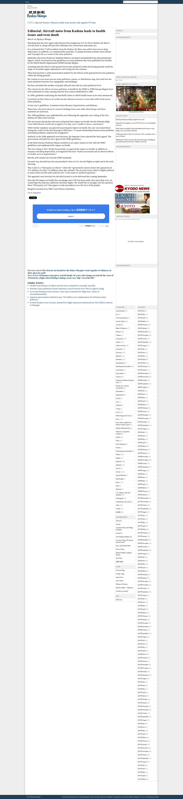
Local (117, 412)
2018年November (143, 460)
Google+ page (120, 574)
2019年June (141, 436)
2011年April (141, 776)
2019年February (143, 450)
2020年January (142, 411)
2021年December (143, 332)
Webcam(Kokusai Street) (136, 112)
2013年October (142, 671)
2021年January (142, 370)
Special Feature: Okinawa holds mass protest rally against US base (65, 22)
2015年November (143, 585)
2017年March (142, 529)
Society (118, 472)
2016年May (141, 564)
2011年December (143, 748)
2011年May (141, 772)
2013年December (143, 665)
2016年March (142, 571)
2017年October (142, 505)
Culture (118, 342)
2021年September (143, 342)
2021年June (141, 352)
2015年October (142, 588)
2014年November (143, 626)
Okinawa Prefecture (122, 584)
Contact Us (119, 533)
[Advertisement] (112, 11)
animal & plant (120, 311)
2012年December (143, 706)
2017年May (141, 522)
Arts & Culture (120, 321)
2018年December (143, 457)
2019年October (142, 422)
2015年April (141, 609)
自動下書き (119, 562)
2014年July (141, 640)
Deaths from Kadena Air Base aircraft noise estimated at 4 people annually (62, 285)
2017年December (143, 498)
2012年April (141, 734)
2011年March (142, 779)
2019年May (141, 439)
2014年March (142, 654)
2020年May (141, 398)
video (117, 505)
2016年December (143, 540)
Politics (118, 454)
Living (118, 409)
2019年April (141, 443)
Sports (118, 482)
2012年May (141, 731)
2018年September (143, 467)
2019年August (142, 429)
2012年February (143, 741)
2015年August (142, 595)
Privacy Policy (120, 549)
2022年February (143, 325)
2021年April (141, 359)
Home (27, 2)
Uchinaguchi (119, 498)
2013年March (142, 696)
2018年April (141, 484)
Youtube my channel (122, 591)
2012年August (142, 720)
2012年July (141, 724)
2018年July (141, 474)
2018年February (143, 491)
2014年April (141, 651)
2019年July (141, 432)
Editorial (118, 356)
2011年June (141, 769)
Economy (119, 352)
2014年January (142, 661)
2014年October (142, 630)
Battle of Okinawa (121, 328)
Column (118, 335)
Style (117, 486)
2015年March (142, 613)
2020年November (143, 377)
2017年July (141, 515)
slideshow (119, 465)
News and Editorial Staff (123, 546)
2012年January (142, 744)
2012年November (143, 710)
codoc (107, 226)
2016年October (142, 547)
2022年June (141, 311)
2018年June (141, 477)
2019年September (143, 425)
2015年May (141, 606)
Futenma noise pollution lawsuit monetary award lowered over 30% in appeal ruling (67, 288)
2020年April (141, 401)
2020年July (141, 391)
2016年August (142, 554)
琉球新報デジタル (90, 226)
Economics (119, 349)
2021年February (143, 366)
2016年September (143, 550)
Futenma (118, 377)
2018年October (142, 463)
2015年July (141, 599)
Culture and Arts (121, 345)
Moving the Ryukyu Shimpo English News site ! (130, 119)
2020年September (143, 384)
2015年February (143, 616)
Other (117, 441)
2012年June (141, 727)
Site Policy (119, 558)
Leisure (118, 398)
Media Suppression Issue (123, 416)
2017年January (142, 536)
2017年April (141, 526)
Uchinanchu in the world (123, 502)
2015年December (143, 581)
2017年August (142, 512)
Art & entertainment (122, 318)
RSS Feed (119, 600)
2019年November (143, 418)
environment (119, 370)
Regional (118, 461)
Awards (118, 524)
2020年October (142, 380)
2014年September (143, 633)
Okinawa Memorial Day (123, 428)
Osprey (118, 437)
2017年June (141, 519)
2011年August (142, 762)
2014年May (141, 647)
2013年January (142, 703)
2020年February (143, 408)
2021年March (142, 363)
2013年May (141, 689)
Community (119, 339)
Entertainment (120, 363)
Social (118, 468)
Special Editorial (120, 475)
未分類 (118, 512)
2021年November (143, 335)
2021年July (141, 349)
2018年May (141, 481)
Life (117, 402)
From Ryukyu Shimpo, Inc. (124, 537)
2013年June (141, 685)
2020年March (142, 404)
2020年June (141, 394)
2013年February (143, 699)
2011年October (142, 755)
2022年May (141, 314)
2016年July (141, 557)
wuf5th (118, 509)
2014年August (142, 637)
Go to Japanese (34, 193)
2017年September (143, 509)
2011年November (143, 751)
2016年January (142, 578)
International (119, 395)
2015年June (141, 602)
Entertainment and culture (123, 366)
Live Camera (119, 581)
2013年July (141, 682)
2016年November (143, 543)
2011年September (143, 758)
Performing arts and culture (124, 451)
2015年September (143, 592)
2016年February (143, 574)
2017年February (143, 533)
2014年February (143, 658)
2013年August (142, 678)
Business (118, 332)
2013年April (141, 692)
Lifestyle (118, 405)
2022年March (142, 321)
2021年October (142, 339)
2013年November (143, 668)
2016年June (141, 561)
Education (119, 359)
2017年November (143, 502)
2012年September (143, 717)
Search (124, 2)
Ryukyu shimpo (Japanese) (124, 588)
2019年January (142, 453)
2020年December (143, 373)
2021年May (141, 356)
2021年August (142, 345)
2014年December (143, 623)
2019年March (142, 446)
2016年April (141, 567)
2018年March (142, 488)
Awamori (118, 325)
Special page (119, 479)
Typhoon (118, 489)
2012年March (142, 737)
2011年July (141, 765)
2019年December (143, 415)
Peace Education (120, 444)
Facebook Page (120, 570)
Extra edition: (120, 373)
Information (119, 391)
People (118, 448)
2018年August (142, 470)
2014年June (141, 644)
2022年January (142, 328)
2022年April (141, 318)
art (116, 314)
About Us (119, 521)
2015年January (142, 619)
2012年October (142, 713)
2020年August (142, 387)
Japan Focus (119, 577)
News (117, 419)
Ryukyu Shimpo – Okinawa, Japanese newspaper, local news (45, 14)
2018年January (142, 495)
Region (118, 458)
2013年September (143, 675)
